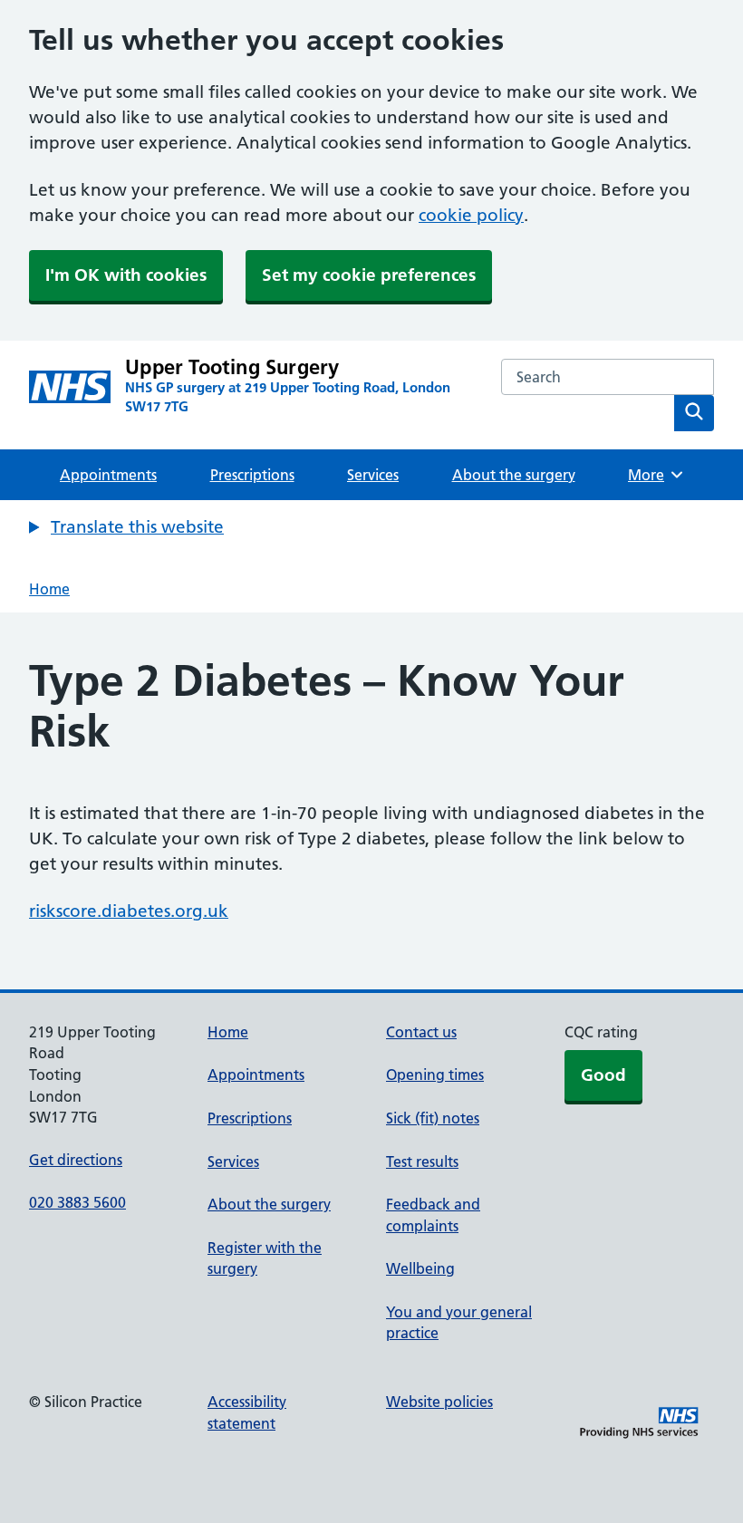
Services (373, 475)
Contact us (421, 1032)
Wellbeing (420, 1268)
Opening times (435, 1074)
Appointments (108, 475)
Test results (422, 1161)
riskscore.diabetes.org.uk (128, 911)
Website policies (439, 1402)
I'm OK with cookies (126, 275)
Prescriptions (252, 475)
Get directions (75, 1160)
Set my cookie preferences (369, 275)
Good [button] (603, 1075)
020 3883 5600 (77, 1202)
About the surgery (513, 475)
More (652, 475)
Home (49, 589)
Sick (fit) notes (432, 1118)
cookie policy (471, 215)
